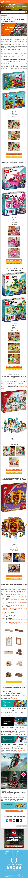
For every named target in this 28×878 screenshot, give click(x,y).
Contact (17, 855)
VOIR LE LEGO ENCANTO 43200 (14, 369)
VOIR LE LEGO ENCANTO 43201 (14, 263)
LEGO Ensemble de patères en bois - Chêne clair (14, 617)
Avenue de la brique (8, 1)
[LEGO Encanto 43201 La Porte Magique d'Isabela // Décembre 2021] (14, 177)
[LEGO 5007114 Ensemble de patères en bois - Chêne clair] (19, 668)
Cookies (21, 853)
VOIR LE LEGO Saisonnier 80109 (14, 472)
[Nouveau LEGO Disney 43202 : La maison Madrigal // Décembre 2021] (14, 129)
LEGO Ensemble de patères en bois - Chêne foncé (14, 611)
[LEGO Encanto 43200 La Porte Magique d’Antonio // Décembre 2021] (14, 284)
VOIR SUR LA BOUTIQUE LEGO (14, 154)
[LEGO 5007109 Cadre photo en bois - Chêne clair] (9, 646)
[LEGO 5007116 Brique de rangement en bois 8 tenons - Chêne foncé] (19, 679)
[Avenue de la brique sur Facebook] (7, 820)
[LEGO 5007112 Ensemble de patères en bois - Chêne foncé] (19, 657)
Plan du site (11, 855)
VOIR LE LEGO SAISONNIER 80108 (14, 578)
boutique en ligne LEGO (13, 715)
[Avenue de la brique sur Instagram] (10, 820)
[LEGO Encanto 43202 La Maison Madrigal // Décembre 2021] (14, 80)
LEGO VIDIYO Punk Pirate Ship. (14, 752)
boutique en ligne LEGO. (15, 698)
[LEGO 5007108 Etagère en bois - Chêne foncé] (19, 635)
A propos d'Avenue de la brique (14, 851)
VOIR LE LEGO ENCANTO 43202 (14, 157)
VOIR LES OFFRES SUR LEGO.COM (14, 810)
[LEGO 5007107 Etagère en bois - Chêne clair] (9, 635)
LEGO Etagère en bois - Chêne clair (13, 597)
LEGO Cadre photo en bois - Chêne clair (13, 602)
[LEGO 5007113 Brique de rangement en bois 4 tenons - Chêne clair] (9, 668)
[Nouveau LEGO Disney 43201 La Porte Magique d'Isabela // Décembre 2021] (14, 236)
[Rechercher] (26, 12)
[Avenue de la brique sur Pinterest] (14, 820)
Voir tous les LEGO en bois (14, 682)
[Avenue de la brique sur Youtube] (21, 820)
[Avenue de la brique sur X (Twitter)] (17, 867)
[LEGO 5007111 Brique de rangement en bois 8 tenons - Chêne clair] (9, 657)
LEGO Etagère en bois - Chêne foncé (13, 599)
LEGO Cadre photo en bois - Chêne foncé (14, 605)
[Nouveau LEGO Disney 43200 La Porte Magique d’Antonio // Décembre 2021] (14, 342)
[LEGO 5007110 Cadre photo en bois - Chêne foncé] (19, 646)
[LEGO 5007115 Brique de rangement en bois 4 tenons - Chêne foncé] (9, 679)
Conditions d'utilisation (11, 853)
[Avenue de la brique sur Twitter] (17, 820)
